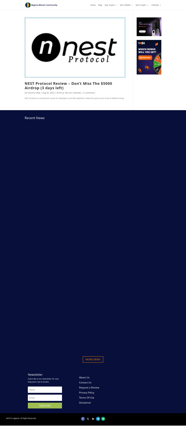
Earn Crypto (141, 5)
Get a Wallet (125, 5)
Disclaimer (85, 402)
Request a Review (89, 387)
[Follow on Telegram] (98, 419)
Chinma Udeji (33, 92)
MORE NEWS (93, 359)
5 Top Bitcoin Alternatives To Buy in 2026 (48, 340)
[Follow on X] (88, 419)
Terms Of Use (86, 397)
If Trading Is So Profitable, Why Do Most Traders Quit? (55, 320)
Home (93, 5)
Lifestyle (155, 5)
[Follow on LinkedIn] (93, 419)
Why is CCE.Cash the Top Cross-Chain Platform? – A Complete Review (64, 214)
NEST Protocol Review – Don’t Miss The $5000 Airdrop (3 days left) (68, 85)
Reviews (77, 92)
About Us (84, 377)
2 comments (89, 92)
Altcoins (69, 92)
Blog (100, 5)
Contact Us (85, 382)
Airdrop (60, 92)
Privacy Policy (86, 392)
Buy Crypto (110, 5)
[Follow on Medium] (103, 419)
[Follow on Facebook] (83, 419)
